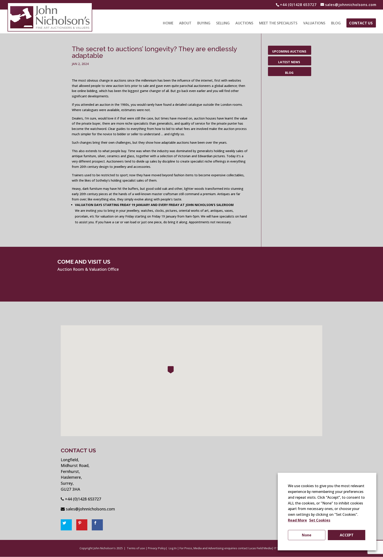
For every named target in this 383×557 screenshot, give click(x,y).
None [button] (306, 535)
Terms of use (136, 548)
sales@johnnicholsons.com (90, 509)
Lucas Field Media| (260, 548)
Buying (203, 23)
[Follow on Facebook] (97, 524)
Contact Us (361, 23)
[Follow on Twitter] (66, 524)
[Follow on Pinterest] (81, 524)
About (185, 23)
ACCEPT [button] (347, 535)
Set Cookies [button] (319, 520)
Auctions (244, 23)
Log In (172, 548)
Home (168, 23)
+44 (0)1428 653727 (83, 499)
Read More (297, 520)
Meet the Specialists (278, 23)
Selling (223, 23)
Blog (336, 23)
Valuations (314, 23)
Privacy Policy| (157, 548)
